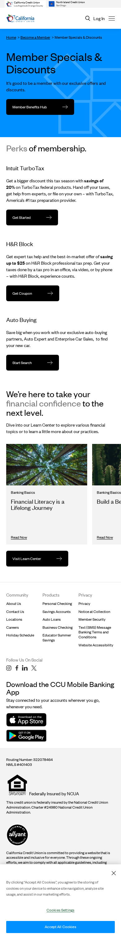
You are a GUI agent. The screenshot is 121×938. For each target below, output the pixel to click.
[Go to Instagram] (8, 668)
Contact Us (15, 611)
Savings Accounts (57, 611)
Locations (14, 619)
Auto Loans (52, 619)
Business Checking (58, 627)
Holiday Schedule (20, 635)
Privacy (84, 603)
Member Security (91, 619)
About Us (13, 603)
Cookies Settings (60, 910)
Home (11, 37)
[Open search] (87, 18)
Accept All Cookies (60, 926)
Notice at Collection (94, 611)
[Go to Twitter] (34, 668)
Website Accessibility (95, 645)
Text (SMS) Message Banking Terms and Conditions (94, 632)
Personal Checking (57, 603)
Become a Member (35, 37)
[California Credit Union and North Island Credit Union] (20, 18)
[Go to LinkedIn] (25, 668)
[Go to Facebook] (16, 668)
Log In (99, 18)
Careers (12, 627)
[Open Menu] (112, 18)
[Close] (113, 873)
